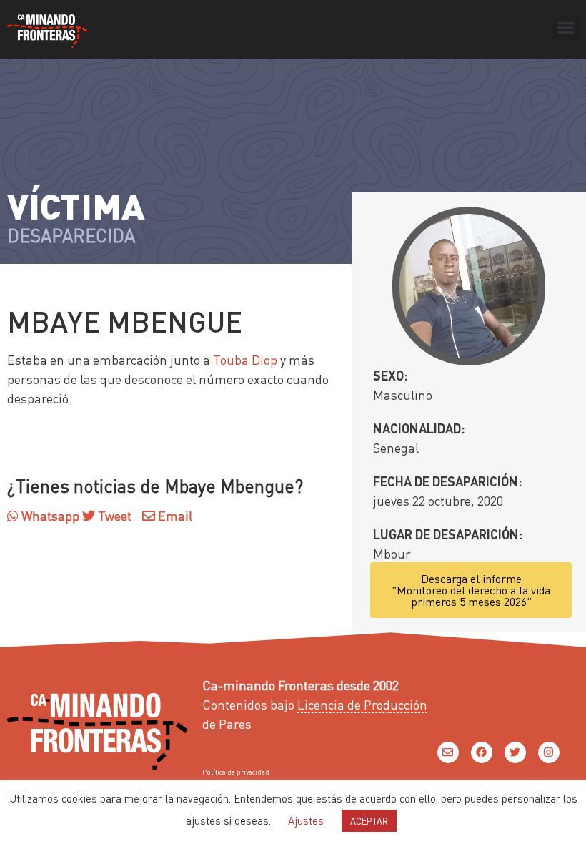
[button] (565, 27)
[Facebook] (481, 752)
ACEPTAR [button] (369, 821)
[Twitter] (515, 752)
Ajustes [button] (306, 820)
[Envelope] (448, 752)
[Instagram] (549, 752)
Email (173, 515)
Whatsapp (49, 515)
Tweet (113, 515)
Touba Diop (245, 359)
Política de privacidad (235, 771)
